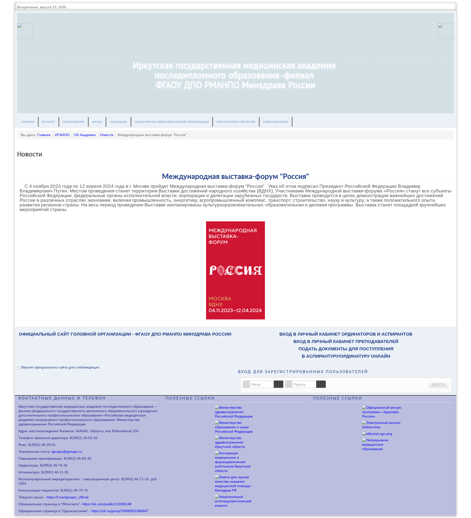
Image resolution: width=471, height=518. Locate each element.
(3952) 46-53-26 (84, 438)
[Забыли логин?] (278, 384)
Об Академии (85, 135)
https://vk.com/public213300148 (106, 504)
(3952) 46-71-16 (136, 479)
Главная (27, 121)
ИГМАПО (48, 121)
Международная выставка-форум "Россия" (235, 176)
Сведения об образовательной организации (172, 121)
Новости (106, 135)
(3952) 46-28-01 (43, 445)
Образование (73, 121)
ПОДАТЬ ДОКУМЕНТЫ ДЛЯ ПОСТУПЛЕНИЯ (346, 348)
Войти (438, 384)
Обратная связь (275, 121)
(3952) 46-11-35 (55, 472)
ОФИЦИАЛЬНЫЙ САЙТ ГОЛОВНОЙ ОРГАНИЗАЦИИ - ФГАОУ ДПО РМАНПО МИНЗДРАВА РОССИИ (125, 334)
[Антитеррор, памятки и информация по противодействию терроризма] (235, 501)
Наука (97, 121)
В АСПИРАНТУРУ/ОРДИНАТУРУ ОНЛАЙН (346, 356)
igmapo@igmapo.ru (67, 452)
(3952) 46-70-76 (75, 490)
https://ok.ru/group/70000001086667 (120, 511)
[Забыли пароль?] (321, 384)
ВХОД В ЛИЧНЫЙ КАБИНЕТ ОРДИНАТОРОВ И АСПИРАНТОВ (345, 334)
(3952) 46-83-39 (78, 458)
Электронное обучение (235, 121)
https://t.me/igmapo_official (67, 497)
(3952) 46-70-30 (54, 465)
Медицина (118, 121)
